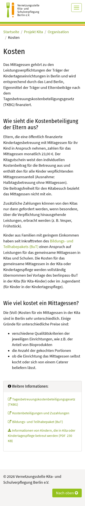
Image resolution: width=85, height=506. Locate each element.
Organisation (58, 31)
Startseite (11, 31)
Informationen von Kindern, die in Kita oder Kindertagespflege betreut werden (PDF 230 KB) (41, 435)
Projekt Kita (33, 31)
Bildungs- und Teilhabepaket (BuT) (37, 421)
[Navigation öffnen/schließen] (76, 7)
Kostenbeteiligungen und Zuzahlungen (40, 413)
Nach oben (65, 493)
